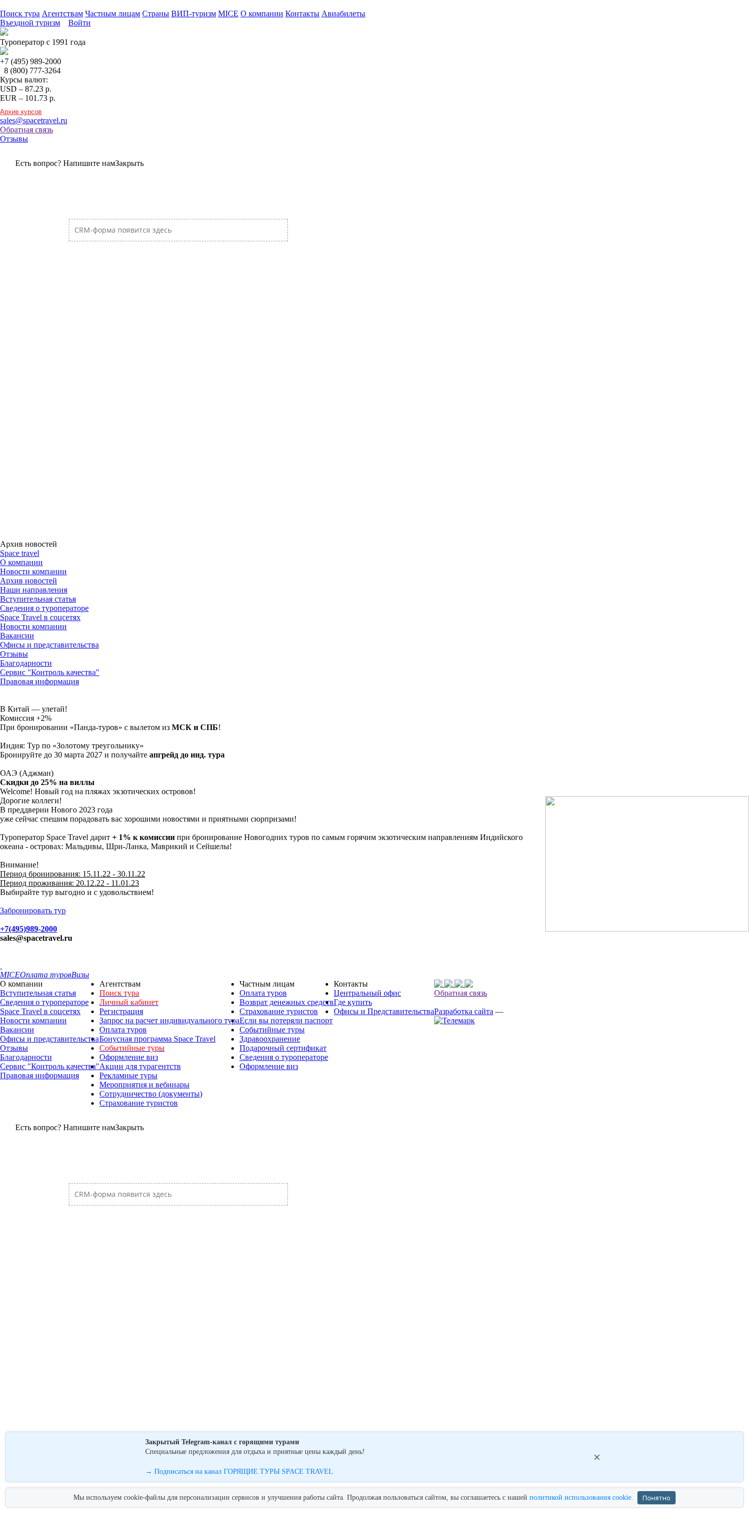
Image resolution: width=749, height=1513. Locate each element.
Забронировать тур (33, 910)
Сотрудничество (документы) (150, 1093)
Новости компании (33, 571)
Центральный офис (367, 993)
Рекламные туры (128, 1075)
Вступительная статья (38, 599)
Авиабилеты (343, 13)
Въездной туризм (30, 22)
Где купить (353, 1002)
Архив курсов (21, 112)
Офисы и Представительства (384, 1011)
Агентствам (62, 13)
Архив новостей (28, 580)
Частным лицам (112, 13)
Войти (79, 22)
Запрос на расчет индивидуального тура (169, 1020)
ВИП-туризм (193, 13)
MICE (228, 13)
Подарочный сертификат (283, 1048)
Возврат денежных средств (286, 1002)
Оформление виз (128, 1057)
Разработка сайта (463, 1011)
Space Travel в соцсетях (40, 617)
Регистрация (121, 1011)
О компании (261, 13)
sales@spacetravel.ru (33, 120)
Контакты (302, 13)
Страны (155, 13)
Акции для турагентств (140, 1066)
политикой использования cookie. (581, 1497)
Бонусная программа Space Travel (157, 1038)
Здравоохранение (269, 1038)
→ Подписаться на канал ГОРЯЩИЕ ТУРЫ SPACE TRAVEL (239, 1471)
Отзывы (14, 138)
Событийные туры (272, 1029)
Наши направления (33, 589)
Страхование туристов (138, 1103)
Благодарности (26, 663)
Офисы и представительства (49, 644)
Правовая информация (39, 681)
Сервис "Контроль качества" (49, 672)
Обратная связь (26, 129)
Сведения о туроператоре (44, 608)
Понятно (657, 1497)
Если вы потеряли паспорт (286, 1020)
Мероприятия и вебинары (144, 1084)
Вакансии (17, 635)
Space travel (19, 553)
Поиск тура (20, 13)
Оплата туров (123, 1029)
